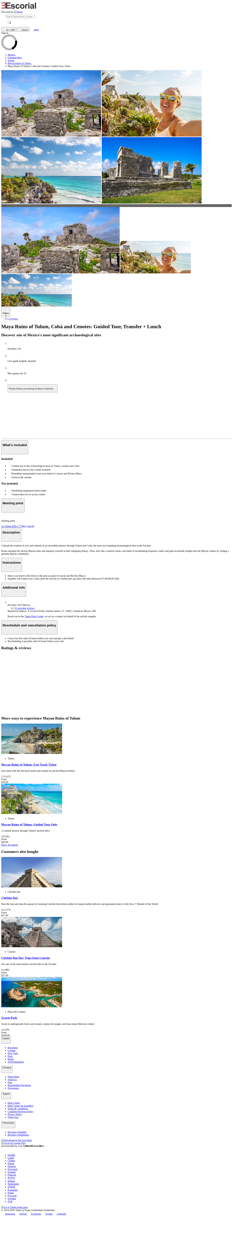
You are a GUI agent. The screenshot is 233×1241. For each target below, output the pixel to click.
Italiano (11, 1181)
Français (12, 1175)
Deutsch (12, 1166)
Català (11, 1157)
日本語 (11, 1187)
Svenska (12, 1198)
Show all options (9, 845)
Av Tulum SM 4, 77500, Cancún (17, 526)
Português (13, 1190)
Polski (11, 1193)
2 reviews (13, 318)
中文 (10, 1201)
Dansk (11, 1163)
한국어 (11, 1178)
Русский (12, 1195)
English (11, 1155)
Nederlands (13, 1184)
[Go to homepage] (18, 12)
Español (12, 1172)
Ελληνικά (12, 1169)
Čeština (11, 1160)
